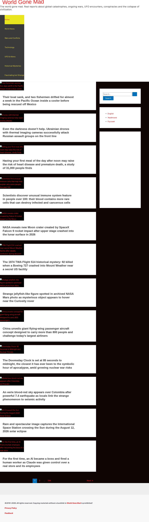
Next (90, 480)
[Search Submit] (134, 94)
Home (7, 19)
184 (49, 480)
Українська (112, 117)
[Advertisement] (120, 170)
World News (10, 29)
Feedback (9, 513)
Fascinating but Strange (14, 75)
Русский (111, 121)
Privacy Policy (11, 508)
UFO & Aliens (10, 57)
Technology (9, 47)
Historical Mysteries (13, 66)
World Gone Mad (74, 503)
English (111, 114)
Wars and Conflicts (12, 38)
